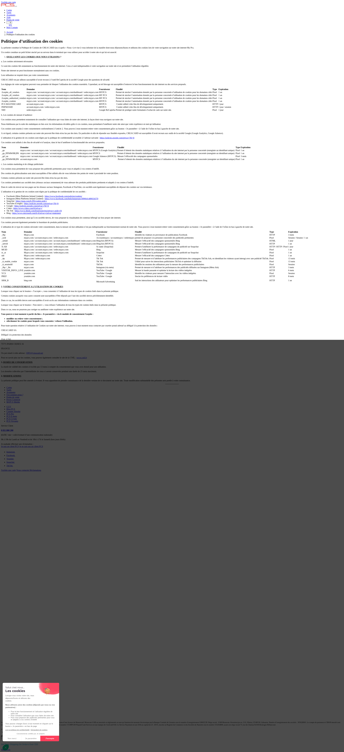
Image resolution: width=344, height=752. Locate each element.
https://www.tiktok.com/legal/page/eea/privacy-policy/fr (38, 211)
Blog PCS (10, 409)
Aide (8, 17)
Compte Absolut (13, 411)
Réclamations (35, 470)
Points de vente (12, 20)
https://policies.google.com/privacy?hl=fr (117, 138)
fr (10, 23)
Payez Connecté (13, 399)
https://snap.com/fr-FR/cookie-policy (31, 201)
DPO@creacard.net (34, 353)
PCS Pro (10, 414)
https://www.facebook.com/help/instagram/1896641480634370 (71, 198)
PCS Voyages (12, 421)
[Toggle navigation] (16, 6)
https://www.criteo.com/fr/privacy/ (27, 208)
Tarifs (8, 12)
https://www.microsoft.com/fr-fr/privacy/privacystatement (36, 213)
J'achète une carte (8, 2)
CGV (8, 406)
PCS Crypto (11, 419)
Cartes (9, 10)
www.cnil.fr (82, 357)
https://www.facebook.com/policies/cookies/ (63, 196)
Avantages (10, 15)
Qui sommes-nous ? (14, 395)
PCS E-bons (11, 416)
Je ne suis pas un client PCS (31, 446)
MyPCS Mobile (13, 402)
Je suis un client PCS (10, 446)
